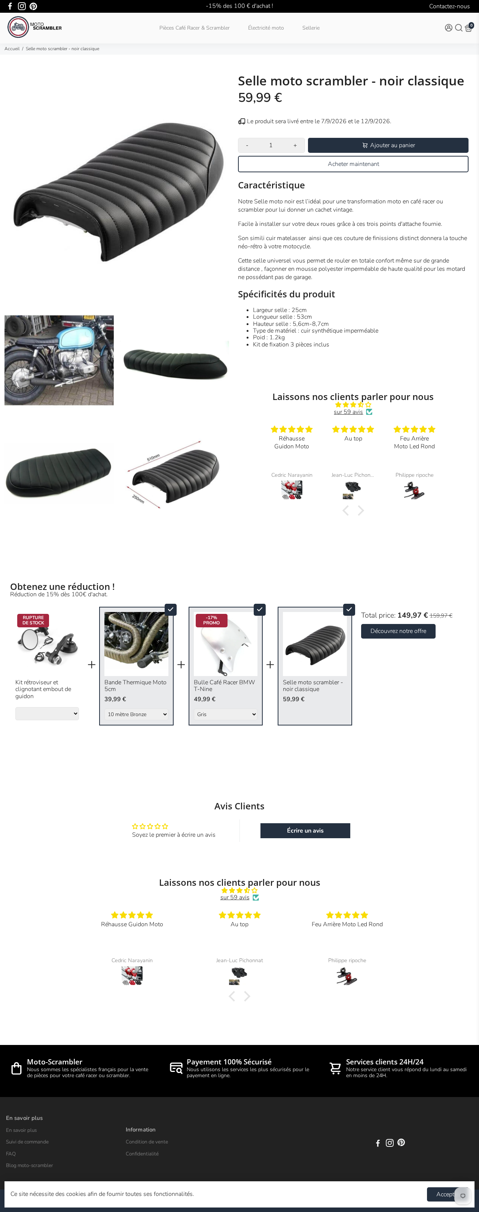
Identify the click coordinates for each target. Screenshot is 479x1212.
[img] (353, 404)
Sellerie (311, 27)
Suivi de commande (27, 1142)
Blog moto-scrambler (29, 1166)
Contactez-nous (449, 6)
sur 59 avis (348, 412)
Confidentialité (142, 1154)
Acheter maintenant (353, 164)
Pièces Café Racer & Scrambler (194, 27)
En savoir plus (21, 1130)
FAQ (11, 1154)
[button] (347, 510)
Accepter (447, 1194)
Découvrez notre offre (398, 631)
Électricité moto (266, 27)
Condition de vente (147, 1142)
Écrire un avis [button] (305, 831)
